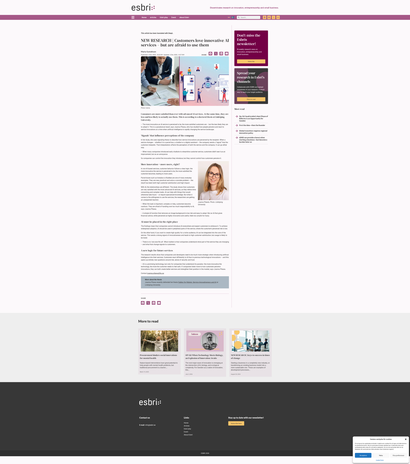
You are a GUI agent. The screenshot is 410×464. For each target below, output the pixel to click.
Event (173, 17)
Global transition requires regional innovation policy (253, 132)
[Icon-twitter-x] (273, 17)
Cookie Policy (380, 460)
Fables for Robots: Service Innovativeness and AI (197, 282)
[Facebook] (269, 17)
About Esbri (184, 17)
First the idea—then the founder (252, 125)
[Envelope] (278, 17)
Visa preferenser (398, 455)
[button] (406, 439)
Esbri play (164, 17)
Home (144, 17)
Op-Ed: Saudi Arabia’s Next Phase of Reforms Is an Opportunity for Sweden (253, 118)
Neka (381, 455)
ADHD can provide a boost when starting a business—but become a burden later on (253, 139)
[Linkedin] (264, 17)
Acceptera (363, 455)
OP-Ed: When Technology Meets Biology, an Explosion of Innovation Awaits (204, 357)
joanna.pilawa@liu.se (155, 273)
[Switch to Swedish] (232, 17)
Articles (153, 17)
